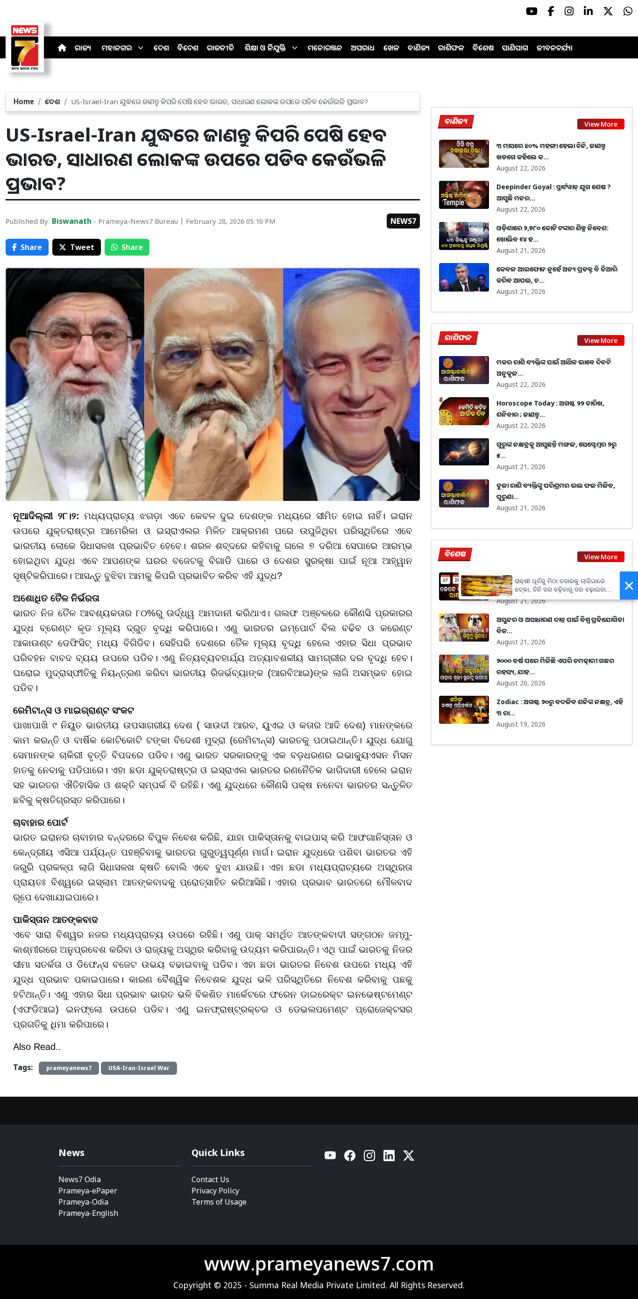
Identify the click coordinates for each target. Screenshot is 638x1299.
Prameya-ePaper (87, 1190)
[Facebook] (350, 1158)
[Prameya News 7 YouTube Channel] (532, 11)
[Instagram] (370, 1158)
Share (31, 247)
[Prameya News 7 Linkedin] (588, 11)
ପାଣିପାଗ (515, 48)
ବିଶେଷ (483, 48)
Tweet (82, 247)
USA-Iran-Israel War (139, 1068)
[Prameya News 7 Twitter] (608, 11)
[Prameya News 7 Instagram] (569, 11)
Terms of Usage (219, 1202)
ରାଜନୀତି (220, 48)
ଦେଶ (161, 48)
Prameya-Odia (83, 1202)
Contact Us (210, 1179)
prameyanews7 (69, 1068)
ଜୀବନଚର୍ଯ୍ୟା (555, 48)
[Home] (62, 47)
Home (24, 101)
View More (600, 124)
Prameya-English (88, 1213)
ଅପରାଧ (363, 48)
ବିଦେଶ (187, 48)
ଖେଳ (391, 48)
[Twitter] (408, 1158)
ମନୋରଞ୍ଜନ (325, 48)
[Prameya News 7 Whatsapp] (628, 11)
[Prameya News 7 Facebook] (551, 11)
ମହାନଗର (117, 48)
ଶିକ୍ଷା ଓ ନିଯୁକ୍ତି (265, 48)
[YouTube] (331, 1158)
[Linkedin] (389, 1158)
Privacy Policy (215, 1190)
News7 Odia (79, 1179)
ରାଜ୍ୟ (83, 48)
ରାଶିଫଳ (451, 48)
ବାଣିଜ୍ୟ (419, 48)
